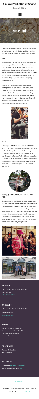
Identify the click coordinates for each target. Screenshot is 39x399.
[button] (20, 14)
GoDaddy (27, 392)
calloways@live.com (8, 315)
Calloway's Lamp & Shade (19, 4)
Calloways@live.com (8, 294)
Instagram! (21, 365)
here (20, 368)
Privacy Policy (19, 381)
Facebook (13, 365)
